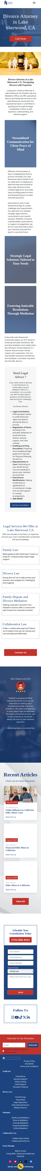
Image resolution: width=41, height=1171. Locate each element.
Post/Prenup (20, 1097)
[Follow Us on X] (24, 1017)
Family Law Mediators (21, 1117)
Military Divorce (20, 1107)
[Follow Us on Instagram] (12, 1017)
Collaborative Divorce (20, 1141)
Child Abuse (20, 1076)
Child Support (20, 1084)
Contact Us (20, 652)
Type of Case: (13, 967)
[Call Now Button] (20, 1166)
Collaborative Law (10, 1133)
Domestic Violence (20, 1087)
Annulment (20, 1099)
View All (20, 901)
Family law (7, 1071)
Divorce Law (7, 1092)
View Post (10, 817)
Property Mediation (20, 1125)
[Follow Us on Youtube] (17, 1017)
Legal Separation (20, 1102)
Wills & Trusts (20, 1151)
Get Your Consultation (20, 505)
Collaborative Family (20, 1138)
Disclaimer (29, 1064)
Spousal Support (20, 1079)
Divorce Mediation (20, 1120)
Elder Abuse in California (18, 885)
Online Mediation (20, 1128)
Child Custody (20, 1081)
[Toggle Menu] (34, 3)
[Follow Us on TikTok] (20, 1017)
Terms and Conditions (29, 1066)
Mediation (6, 1113)
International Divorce (20, 1105)
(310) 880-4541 (20, 940)
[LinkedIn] (28, 1017)
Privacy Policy (29, 1061)
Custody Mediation (20, 1123)
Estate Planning (8, 1146)
